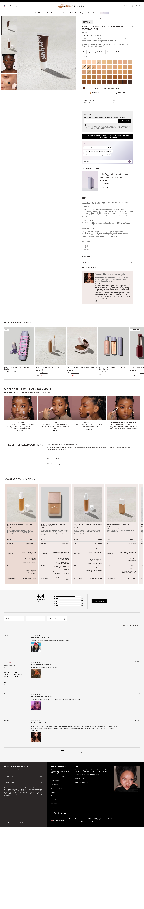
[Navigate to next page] (138, 752)
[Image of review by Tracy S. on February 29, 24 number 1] (36, 647)
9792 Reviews (96, 35)
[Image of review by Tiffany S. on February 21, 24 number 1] (36, 673)
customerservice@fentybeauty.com (60, 777)
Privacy (71, 819)
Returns (53, 792)
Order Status (54, 784)
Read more (35, 730)
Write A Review (99, 601)
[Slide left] (137, 322)
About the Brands (79, 778)
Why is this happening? (53, 463)
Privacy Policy (90, 126)
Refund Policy (88, 819)
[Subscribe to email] (41, 776)
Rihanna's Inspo (89, 268)
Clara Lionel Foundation (81, 782)
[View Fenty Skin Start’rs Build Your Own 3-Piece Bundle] (113, 346)
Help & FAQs (54, 799)
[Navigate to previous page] (6, 752)
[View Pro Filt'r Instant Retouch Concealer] (50, 346)
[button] (46, 53)
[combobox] (35, 618)
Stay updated (124, 120)
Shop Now (19, 361)
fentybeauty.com (52, 449)
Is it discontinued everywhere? (55, 454)
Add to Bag (105, 187)
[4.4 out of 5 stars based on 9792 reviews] (86, 36)
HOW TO (85, 262)
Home (84, 18)
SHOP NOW (20, 431)
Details (85, 198)
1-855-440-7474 (55, 780)
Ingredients (87, 257)
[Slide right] (139, 322)
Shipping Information (56, 788)
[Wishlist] (136, 6)
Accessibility (132, 819)
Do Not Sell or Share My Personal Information (82, 821)
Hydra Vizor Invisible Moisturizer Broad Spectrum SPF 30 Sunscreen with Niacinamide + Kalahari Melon (114, 175)
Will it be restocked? (53, 459)
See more (6, 684)
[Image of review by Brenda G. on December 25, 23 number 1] (36, 737)
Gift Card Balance (55, 807)
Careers (77, 786)
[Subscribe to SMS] (41, 783)
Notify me (51, 361)
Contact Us (54, 796)
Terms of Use (115, 125)
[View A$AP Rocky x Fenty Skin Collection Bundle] (19, 346)
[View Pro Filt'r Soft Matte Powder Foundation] (82, 346)
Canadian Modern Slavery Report (117, 819)
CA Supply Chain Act (100, 819)
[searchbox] (15, 618)
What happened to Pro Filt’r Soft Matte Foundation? (62, 444)
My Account (54, 803)
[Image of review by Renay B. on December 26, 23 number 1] (36, 705)
